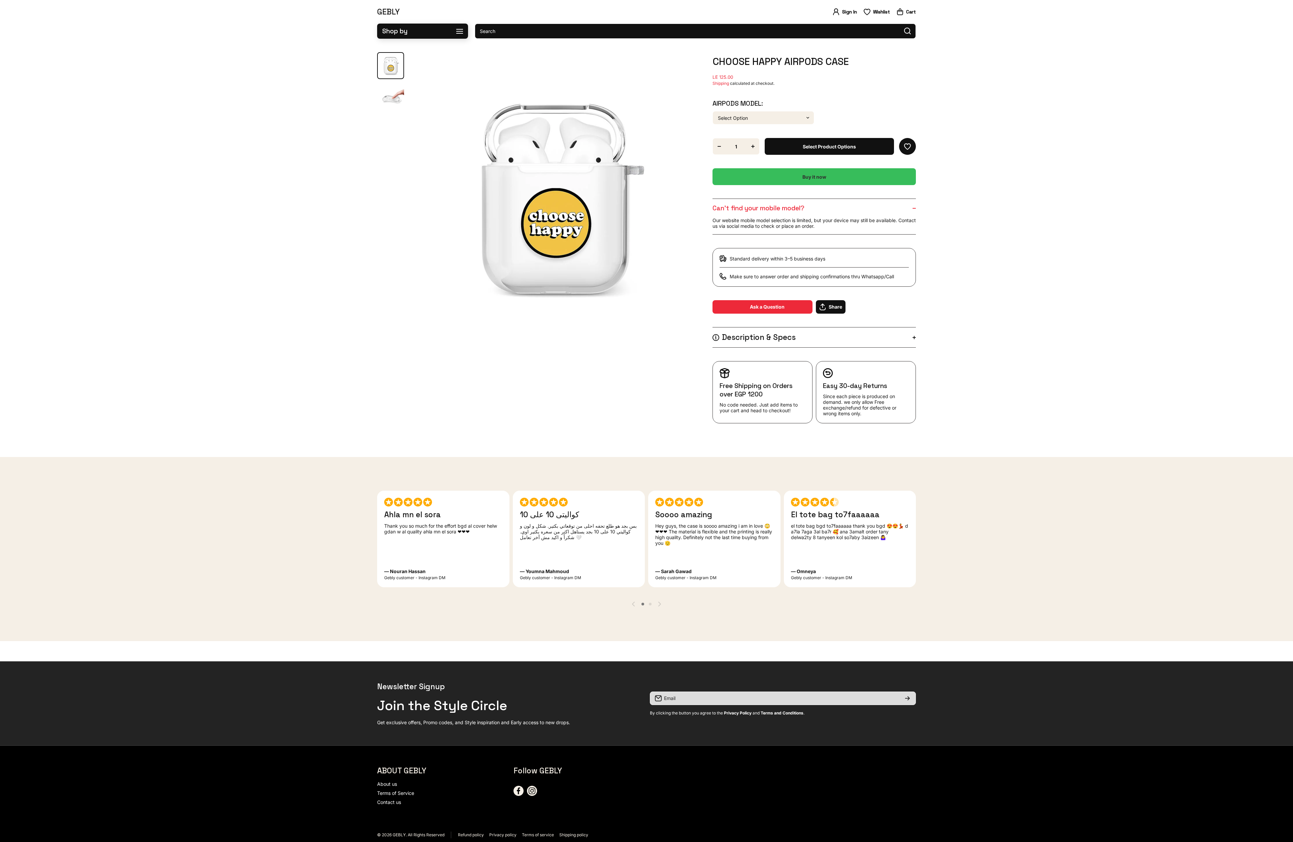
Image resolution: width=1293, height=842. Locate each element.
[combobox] (695, 31)
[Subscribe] (907, 698)
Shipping (720, 83)
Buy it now (814, 177)
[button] (906, 11)
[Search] (907, 31)
